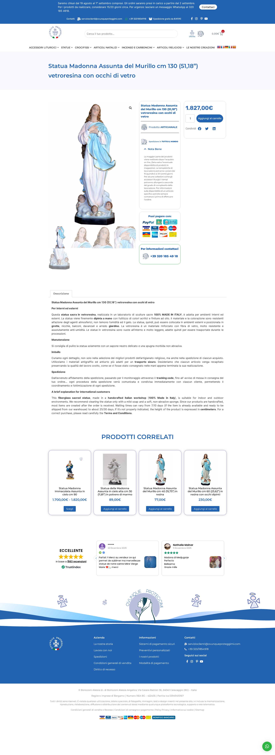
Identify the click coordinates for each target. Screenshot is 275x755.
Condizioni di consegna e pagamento (133, 710)
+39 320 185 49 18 (164, 256)
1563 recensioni (76, 561)
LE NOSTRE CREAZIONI (200, 47)
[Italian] (230, 47)
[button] (130, 108)
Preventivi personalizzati (154, 650)
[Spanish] (234, 47)
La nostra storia (103, 643)
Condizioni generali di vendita (112, 663)
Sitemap (199, 710)
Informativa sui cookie (182, 710)
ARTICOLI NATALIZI (105, 47)
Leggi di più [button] (170, 571)
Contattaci (208, 7)
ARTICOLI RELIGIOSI (169, 47)
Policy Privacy (162, 710)
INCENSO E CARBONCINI (137, 47)
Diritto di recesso (104, 669)
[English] (219, 47)
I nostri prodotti (149, 656)
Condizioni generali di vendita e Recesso (92, 710)
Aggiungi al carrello (209, 118)
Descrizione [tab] (61, 293)
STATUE (65, 47)
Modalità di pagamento (154, 663)
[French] (223, 47)
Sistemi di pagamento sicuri (157, 643)
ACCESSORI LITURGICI (42, 47)
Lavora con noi (103, 650)
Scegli (69, 508)
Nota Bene (155, 149)
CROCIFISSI (82, 47)
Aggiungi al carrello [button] (115, 508)
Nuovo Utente (190, 37)
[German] (226, 47)
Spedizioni (100, 656)
